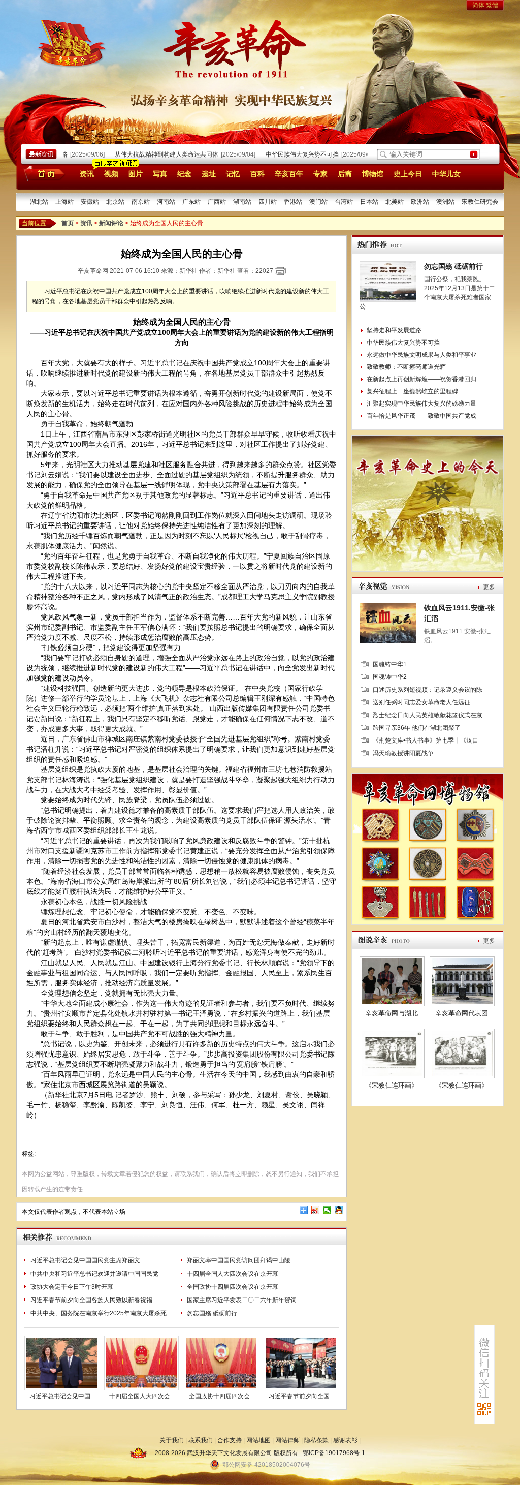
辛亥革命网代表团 (461, 1013)
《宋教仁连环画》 (391, 1085)
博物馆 (372, 174)
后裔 (345, 174)
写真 (160, 174)
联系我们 (200, 1440)
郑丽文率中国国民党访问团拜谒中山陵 (238, 1260)
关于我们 (171, 1440)
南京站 (141, 201)
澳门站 (318, 201)
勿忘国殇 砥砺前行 (212, 1313)
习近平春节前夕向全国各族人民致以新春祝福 (91, 1300)
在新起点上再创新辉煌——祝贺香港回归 (421, 379)
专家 (320, 174)
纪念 (184, 174)
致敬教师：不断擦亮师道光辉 (406, 366)
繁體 (492, 5)
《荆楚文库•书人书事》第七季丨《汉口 (425, 740)
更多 (489, 587)
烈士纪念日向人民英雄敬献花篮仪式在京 (427, 715)
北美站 (394, 201)
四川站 (267, 201)
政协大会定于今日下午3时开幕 (71, 1286)
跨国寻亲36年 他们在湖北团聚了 (417, 727)
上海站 (64, 201)
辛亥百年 (289, 174)
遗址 (209, 174)
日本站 (369, 201)
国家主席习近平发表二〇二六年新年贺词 (242, 1300)
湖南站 (242, 201)
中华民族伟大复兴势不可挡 (290, 154)
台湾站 (344, 201)
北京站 (115, 201)
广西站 (217, 201)
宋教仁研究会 (480, 201)
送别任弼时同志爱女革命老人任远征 (421, 702)
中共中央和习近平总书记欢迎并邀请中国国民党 (94, 1273)
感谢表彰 (345, 1440)
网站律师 (287, 1440)
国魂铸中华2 (390, 676)
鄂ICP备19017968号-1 (334, 1453)
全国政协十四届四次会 (219, 1396)
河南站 (166, 201)
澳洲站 (445, 201)
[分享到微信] (327, 1210)
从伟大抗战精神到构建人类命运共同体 (154, 154)
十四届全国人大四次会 (139, 1396)
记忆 (233, 174)
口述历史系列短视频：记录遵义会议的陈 (427, 689)
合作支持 (229, 1440)
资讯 (87, 174)
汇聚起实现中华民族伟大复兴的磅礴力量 (421, 403)
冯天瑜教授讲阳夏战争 (403, 753)
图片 (135, 174)
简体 (478, 5)
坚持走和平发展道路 (394, 330)
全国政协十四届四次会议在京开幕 (232, 1286)
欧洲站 (420, 201)
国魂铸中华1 (390, 664)
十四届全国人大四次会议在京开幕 (232, 1273)
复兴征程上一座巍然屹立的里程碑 (412, 391)
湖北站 (39, 201)
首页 (42, 173)
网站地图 (258, 1440)
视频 (111, 174)
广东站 (191, 201)
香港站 (293, 201)
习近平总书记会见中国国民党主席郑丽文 (85, 1260)
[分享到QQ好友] (339, 1210)
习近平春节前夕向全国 (299, 1396)
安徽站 (90, 201)
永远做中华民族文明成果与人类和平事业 (421, 354)
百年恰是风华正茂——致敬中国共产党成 (421, 415)
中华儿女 (446, 174)
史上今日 (408, 174)
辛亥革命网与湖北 (391, 1013)
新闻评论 (111, 223)
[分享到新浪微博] (315, 1210)
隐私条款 (316, 1440)
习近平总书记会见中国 (59, 1396)
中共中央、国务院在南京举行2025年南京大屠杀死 (98, 1313)
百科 (257, 174)
